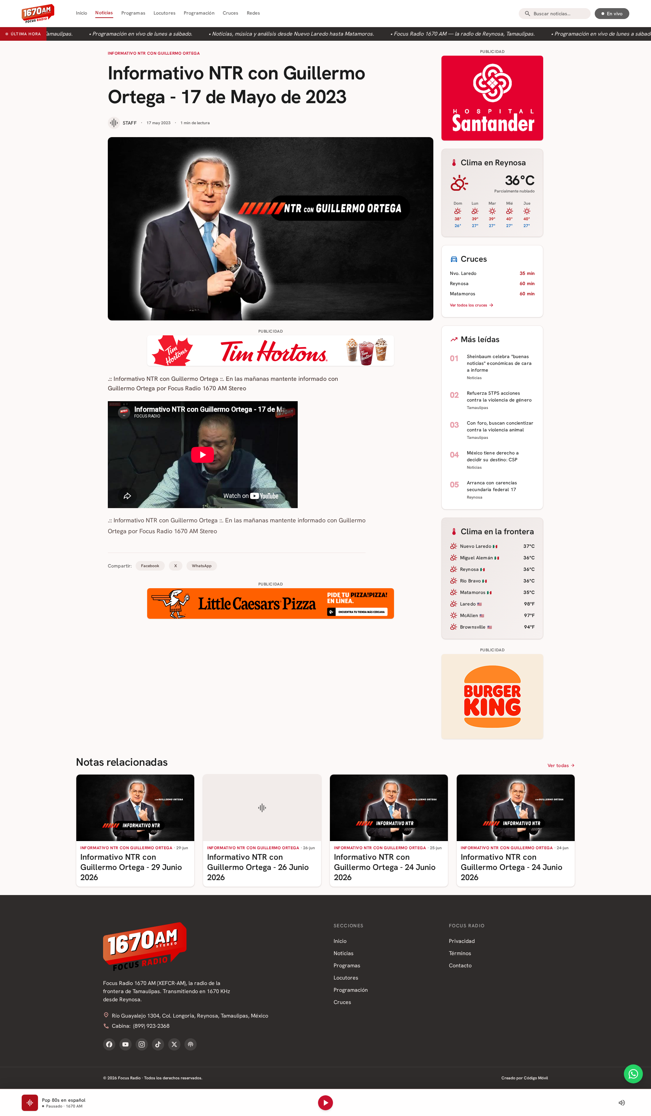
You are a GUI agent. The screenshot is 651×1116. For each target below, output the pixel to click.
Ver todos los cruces (468, 305)
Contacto (460, 965)
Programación (199, 13)
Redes (253, 13)
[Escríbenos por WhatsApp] (633, 1073)
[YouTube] (125, 1044)
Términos (460, 953)
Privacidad (462, 941)
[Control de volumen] (621, 1102)
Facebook (150, 566)
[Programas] (190, 1044)
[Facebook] (109, 1044)
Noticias (104, 13)
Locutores (165, 13)
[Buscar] (527, 13)
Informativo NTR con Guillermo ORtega (154, 53)
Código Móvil (536, 1078)
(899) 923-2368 (151, 1025)
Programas (133, 13)
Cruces (231, 13)
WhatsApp (202, 566)
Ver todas (558, 765)
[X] (174, 1044)
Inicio (81, 13)
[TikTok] (158, 1044)
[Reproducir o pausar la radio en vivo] (325, 1102)
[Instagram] (142, 1044)
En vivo (615, 14)
